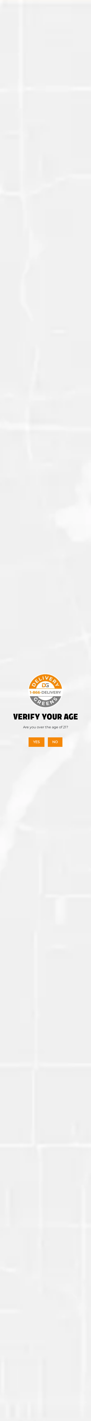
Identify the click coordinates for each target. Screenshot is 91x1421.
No (55, 742)
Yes (36, 742)
